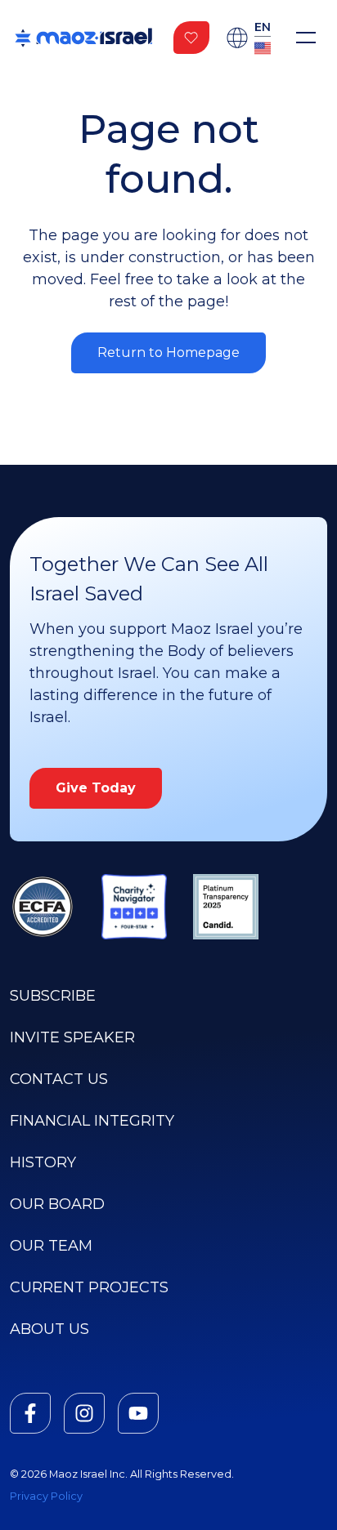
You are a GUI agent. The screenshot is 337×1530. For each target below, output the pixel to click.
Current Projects (89, 1287)
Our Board (57, 1204)
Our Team (51, 1246)
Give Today (96, 788)
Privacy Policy (46, 1496)
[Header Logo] (83, 37)
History (43, 1162)
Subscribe (53, 996)
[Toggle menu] (306, 37)
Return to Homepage (168, 352)
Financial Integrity (92, 1121)
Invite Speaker (72, 1037)
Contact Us (59, 1079)
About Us (49, 1329)
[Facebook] (30, 1413)
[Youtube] (138, 1413)
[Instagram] (84, 1413)
